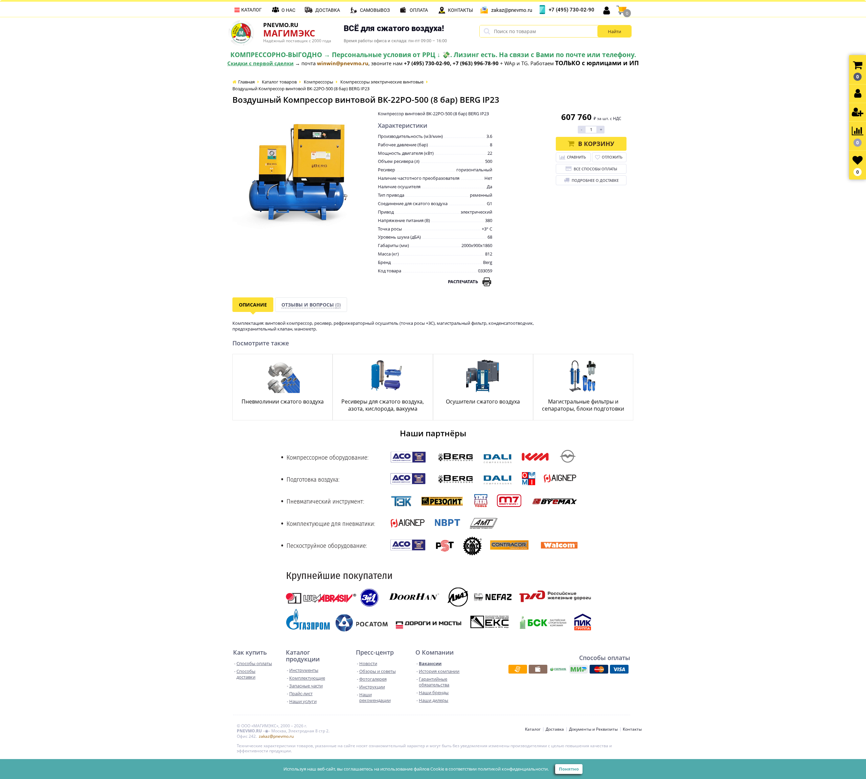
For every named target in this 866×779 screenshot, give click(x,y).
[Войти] (857, 93)
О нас (288, 10)
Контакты (460, 10)
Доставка (327, 10)
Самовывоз (375, 10)
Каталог (251, 10)
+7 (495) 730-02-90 (571, 10)
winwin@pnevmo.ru (342, 63)
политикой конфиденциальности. (513, 769)
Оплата (419, 10)
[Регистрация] (857, 112)
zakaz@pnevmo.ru (511, 10)
